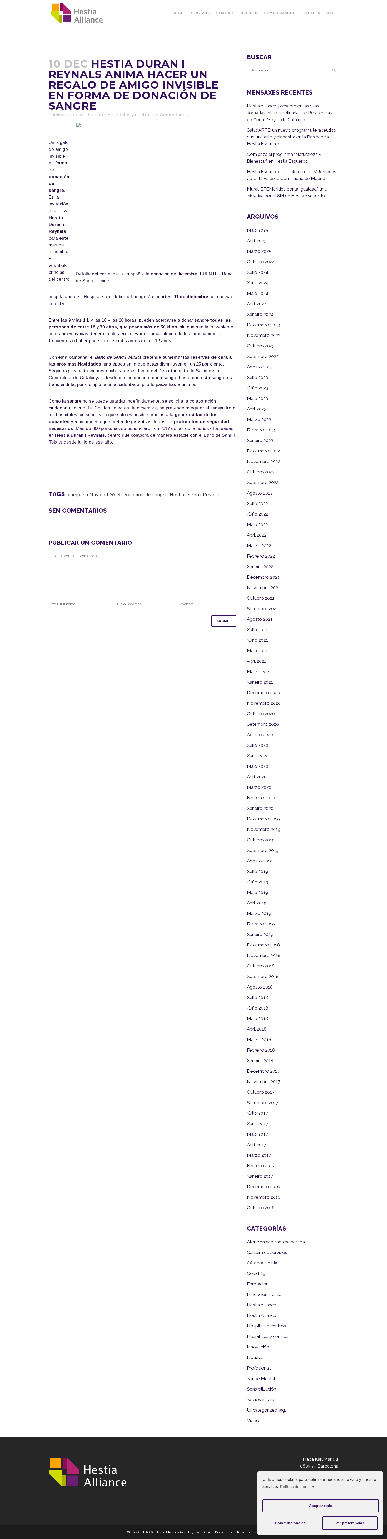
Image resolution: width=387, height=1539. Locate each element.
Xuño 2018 (257, 1008)
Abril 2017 (256, 1144)
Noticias (255, 1357)
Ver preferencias (349, 1523)
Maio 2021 (257, 650)
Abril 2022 (256, 535)
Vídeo (253, 1420)
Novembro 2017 (263, 1081)
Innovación (258, 1347)
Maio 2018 (257, 1018)
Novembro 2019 (263, 829)
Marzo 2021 (259, 671)
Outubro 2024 (261, 261)
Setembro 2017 (262, 1102)
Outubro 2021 (260, 598)
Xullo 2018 (257, 997)
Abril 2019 (256, 902)
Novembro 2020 (264, 703)
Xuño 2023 (257, 387)
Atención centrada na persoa (276, 1241)
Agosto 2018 (260, 987)
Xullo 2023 (257, 377)
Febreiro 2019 (261, 924)
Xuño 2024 (258, 282)
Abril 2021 (256, 661)
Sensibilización (261, 1389)
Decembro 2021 (263, 577)
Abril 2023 (256, 408)
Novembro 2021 (263, 587)
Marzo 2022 (259, 545)
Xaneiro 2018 (260, 1060)
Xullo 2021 (257, 629)
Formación (258, 1283)
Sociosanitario (261, 1399)
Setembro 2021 (262, 608)
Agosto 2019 (260, 860)
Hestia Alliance (261, 1305)
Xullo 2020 (257, 745)
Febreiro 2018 (261, 1050)
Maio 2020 (257, 766)
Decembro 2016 (263, 1186)
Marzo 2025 (259, 251)
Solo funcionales (290, 1523)
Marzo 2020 (259, 787)
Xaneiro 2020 (260, 808)
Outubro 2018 (261, 966)
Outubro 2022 (261, 472)
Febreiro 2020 (261, 797)
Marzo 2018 (259, 1039)
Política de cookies (297, 1487)
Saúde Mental (261, 1378)
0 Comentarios (172, 114)
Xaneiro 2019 (260, 934)
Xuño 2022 (257, 514)
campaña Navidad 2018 (94, 494)
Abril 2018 (256, 1029)
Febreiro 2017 (261, 1165)
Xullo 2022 (257, 503)
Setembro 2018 (263, 976)
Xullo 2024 (257, 272)
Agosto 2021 (259, 619)
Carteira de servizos (267, 1252)
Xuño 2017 (257, 1123)
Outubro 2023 (261, 345)
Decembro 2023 (263, 324)
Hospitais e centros (266, 1326)
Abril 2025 (257, 240)
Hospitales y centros (129, 114)
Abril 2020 (257, 776)
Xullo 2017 (257, 1113)
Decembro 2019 (263, 818)
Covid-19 (256, 1273)
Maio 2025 (257, 230)
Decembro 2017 (263, 1071)
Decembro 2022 (263, 451)
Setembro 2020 (263, 724)
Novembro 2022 (263, 461)
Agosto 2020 (260, 734)
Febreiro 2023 (261, 430)
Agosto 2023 (260, 366)
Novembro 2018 (263, 955)
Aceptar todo (321, 1506)
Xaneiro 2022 (260, 566)
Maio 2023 (257, 398)
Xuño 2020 (258, 755)
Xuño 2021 (257, 640)
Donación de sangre (145, 494)
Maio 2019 (257, 892)
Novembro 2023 (263, 335)
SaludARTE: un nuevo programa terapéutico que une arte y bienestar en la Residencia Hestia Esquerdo (291, 136)
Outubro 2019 (261, 839)
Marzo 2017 (259, 1155)
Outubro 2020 (261, 713)
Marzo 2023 (259, 419)
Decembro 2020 (263, 692)
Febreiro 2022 (261, 556)
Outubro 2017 (260, 1092)
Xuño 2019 (257, 881)
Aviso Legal (188, 1532)
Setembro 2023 (263, 356)
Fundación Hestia (264, 1294)
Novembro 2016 (263, 1197)
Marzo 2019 (259, 913)
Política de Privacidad (214, 1532)
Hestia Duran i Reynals (195, 494)
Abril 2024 (257, 303)
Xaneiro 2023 (260, 440)
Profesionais (259, 1368)
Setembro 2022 (263, 482)
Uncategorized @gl (266, 1410)
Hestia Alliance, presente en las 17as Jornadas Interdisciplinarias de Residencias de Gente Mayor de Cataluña (289, 112)
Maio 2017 (257, 1134)
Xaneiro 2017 (260, 1176)
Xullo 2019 (257, 871)
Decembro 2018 (263, 945)
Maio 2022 (257, 524)
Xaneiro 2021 (260, 682)
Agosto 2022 (260, 493)
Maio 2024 (257, 293)
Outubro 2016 (261, 1207)
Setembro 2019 (263, 850)
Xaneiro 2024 (260, 314)
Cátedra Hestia (262, 1262)
